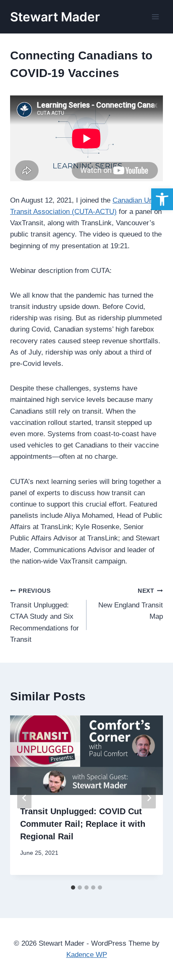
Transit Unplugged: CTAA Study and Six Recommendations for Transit (44, 615)
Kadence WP (86, 955)
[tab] (73, 887)
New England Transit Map (130, 604)
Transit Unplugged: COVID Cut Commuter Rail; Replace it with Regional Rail (82, 824)
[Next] (149, 798)
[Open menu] (155, 16)
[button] (162, 199)
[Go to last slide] (24, 798)
